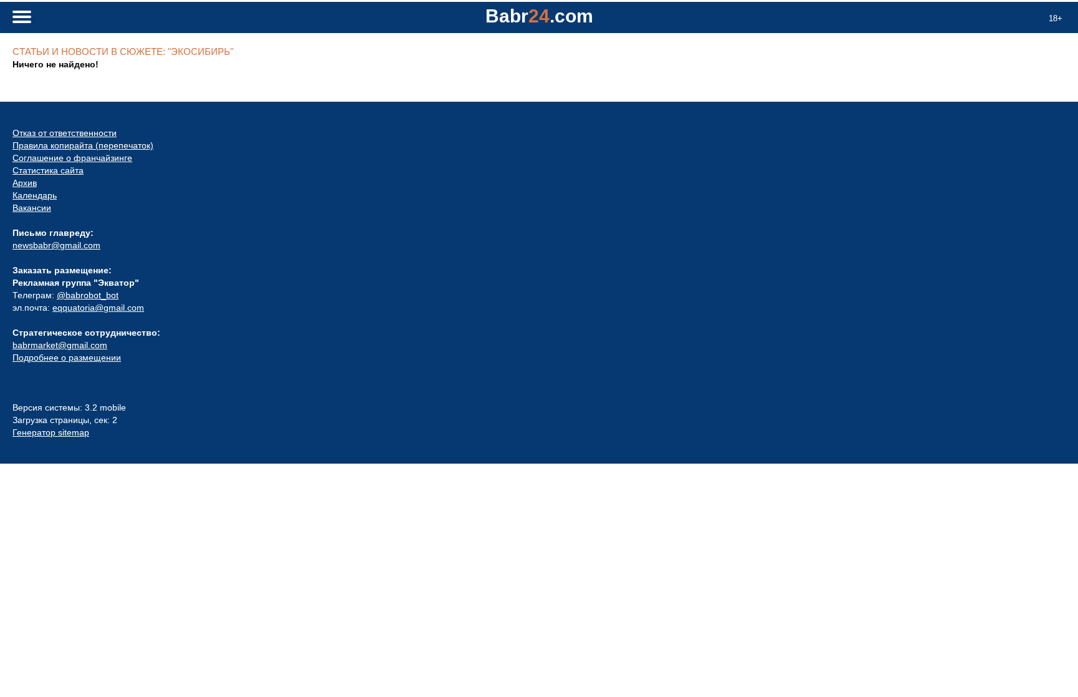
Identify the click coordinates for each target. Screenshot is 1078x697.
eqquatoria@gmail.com (98, 308)
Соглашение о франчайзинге (72, 158)
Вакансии (31, 208)
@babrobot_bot (88, 295)
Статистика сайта (48, 170)
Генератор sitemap (50, 432)
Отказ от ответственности (64, 133)
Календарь (34, 195)
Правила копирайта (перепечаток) (82, 145)
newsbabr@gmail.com (56, 245)
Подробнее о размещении (66, 358)
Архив (24, 183)
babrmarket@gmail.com (59, 345)
